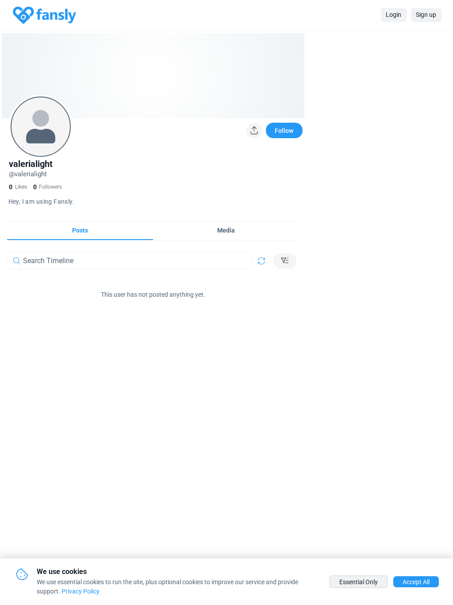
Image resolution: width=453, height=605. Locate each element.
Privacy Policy (80, 591)
